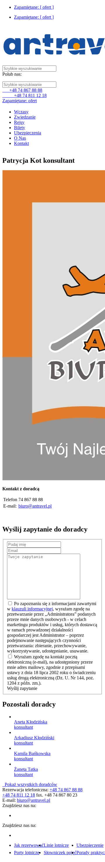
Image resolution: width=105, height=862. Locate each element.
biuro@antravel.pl (35, 505)
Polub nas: (12, 74)
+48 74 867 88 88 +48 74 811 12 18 (24, 93)
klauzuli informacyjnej (32, 608)
